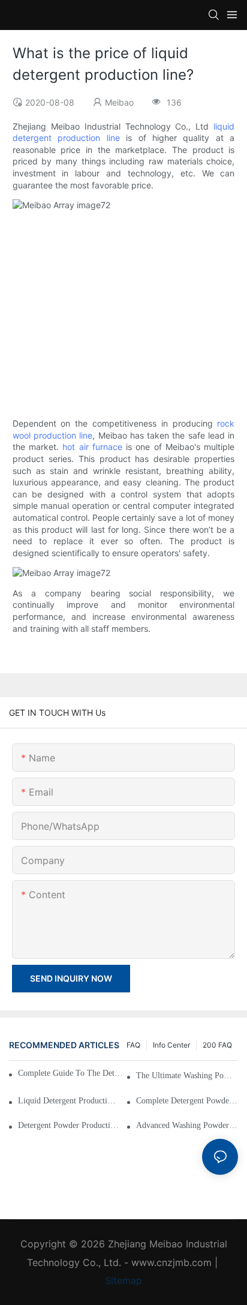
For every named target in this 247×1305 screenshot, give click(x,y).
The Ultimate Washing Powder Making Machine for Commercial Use (187, 1075)
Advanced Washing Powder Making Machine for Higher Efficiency (187, 1125)
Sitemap (123, 1280)
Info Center (171, 1044)
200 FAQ (217, 1044)
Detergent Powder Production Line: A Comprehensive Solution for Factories (69, 1125)
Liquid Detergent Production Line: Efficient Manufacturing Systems (69, 1100)
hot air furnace (92, 447)
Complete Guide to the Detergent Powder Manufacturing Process (72, 1073)
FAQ (133, 1044)
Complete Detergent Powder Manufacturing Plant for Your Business (187, 1100)
